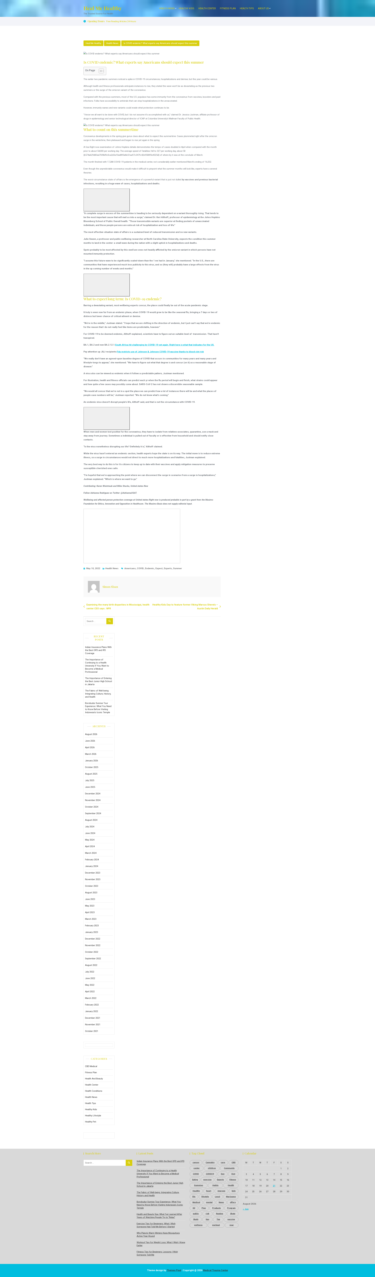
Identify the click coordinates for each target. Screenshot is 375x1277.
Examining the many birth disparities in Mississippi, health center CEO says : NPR (117, 606)
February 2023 (92, 925)
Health (231, 1185)
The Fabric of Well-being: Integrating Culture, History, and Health (98, 693)
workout (216, 1225)
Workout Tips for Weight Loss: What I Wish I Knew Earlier (161, 1244)
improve (221, 1191)
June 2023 (90, 899)
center (197, 1168)
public (196, 1213)
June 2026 (90, 741)
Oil (194, 1208)
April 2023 (90, 912)
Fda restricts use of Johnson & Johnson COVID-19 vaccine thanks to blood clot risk (160, 351)
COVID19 (210, 1174)
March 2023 (90, 919)
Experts (168, 568)
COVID (140, 568)
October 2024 (91, 806)
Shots (232, 1213)
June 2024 (90, 833)
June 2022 (90, 978)
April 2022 (90, 991)
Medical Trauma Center (215, 1270)
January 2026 (91, 760)
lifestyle (205, 1196)
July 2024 (89, 826)
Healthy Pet (90, 1121)
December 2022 (92, 938)
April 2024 (90, 846)
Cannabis (210, 1162)
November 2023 (92, 879)
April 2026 (90, 747)
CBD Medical (91, 1066)
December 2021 (92, 1018)
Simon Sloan (110, 587)
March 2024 (90, 853)
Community (229, 1168)
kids (234, 1191)
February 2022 (92, 1004)
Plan (204, 1208)
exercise (207, 1179)
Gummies (198, 1185)
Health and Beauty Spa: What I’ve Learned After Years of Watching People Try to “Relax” (159, 1216)
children (212, 1168)
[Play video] (106, 200)
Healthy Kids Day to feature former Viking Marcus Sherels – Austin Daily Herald (185, 606)
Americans (130, 568)
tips (207, 1219)
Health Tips (247, 8)
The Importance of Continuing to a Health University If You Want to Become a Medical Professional (97, 665)
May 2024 (89, 839)
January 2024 (91, 866)
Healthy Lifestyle (93, 1115)
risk (207, 1213)
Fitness (232, 1179)
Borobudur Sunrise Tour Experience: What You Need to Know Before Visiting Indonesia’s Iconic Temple (98, 708)
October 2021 (91, 1031)
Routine (219, 1213)
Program (231, 1208)
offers (233, 1202)
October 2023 (91, 886)
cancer (196, 1162)
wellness (198, 1225)
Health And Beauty (94, 1078)
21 (274, 1186)
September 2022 (93, 958)
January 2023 (91, 932)
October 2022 (91, 952)
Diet (233, 1174)
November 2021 (92, 1024)
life (193, 1196)
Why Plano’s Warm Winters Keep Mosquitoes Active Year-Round (158, 1234)
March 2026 (90, 754)
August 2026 (91, 734)
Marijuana (231, 1196)
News (221, 1202)
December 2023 (92, 872)
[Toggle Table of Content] (100, 70)
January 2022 (91, 1011)
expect (159, 568)
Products (216, 1208)
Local (217, 1196)
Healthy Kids (186, 8)
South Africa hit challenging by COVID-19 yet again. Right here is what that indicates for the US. (164, 345)
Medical (196, 1202)
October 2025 (91, 767)
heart (208, 1191)
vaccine (231, 1219)
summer (177, 568)
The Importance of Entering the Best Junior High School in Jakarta (98, 681)
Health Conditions (93, 1091)
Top (218, 1219)
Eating (195, 1179)
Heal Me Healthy (102, 8)
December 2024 (92, 793)
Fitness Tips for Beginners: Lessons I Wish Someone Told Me (157, 1253)
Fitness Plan (228, 8)
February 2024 (92, 859)
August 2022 (91, 965)
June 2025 (90, 787)
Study (195, 1219)
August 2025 (91, 774)
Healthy (196, 1191)
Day (222, 1174)
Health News (167, 8)
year (232, 1225)
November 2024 (92, 800)
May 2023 (89, 905)
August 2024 (91, 820)
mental (209, 1202)
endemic (149, 568)
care (223, 1162)
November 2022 (92, 945)
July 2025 (89, 780)
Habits (215, 1185)
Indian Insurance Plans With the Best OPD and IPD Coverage (98, 650)
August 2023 (91, 892)
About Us (263, 8)
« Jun (246, 1209)
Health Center (207, 8)
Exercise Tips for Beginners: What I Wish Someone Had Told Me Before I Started (156, 1225)
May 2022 (89, 985)
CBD (234, 1162)
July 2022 (89, 971)
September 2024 (93, 813)
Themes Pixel (174, 1270)
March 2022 (90, 998)
